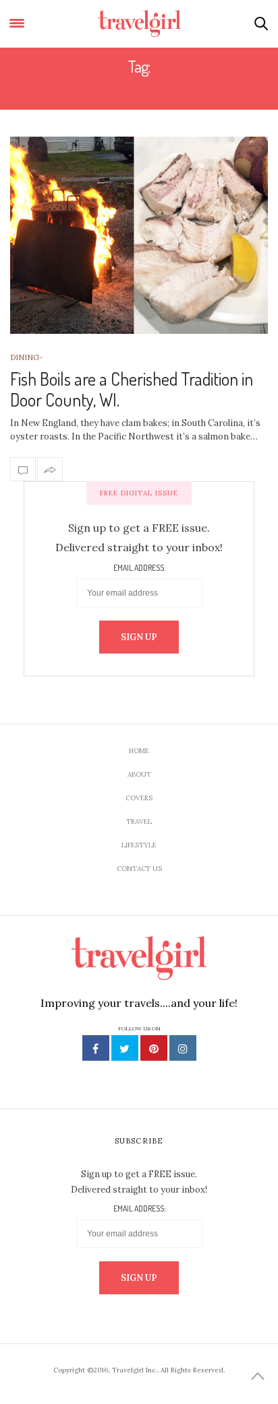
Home (139, 750)
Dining (24, 357)
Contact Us (139, 868)
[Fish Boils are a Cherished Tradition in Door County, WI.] (139, 235)
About (139, 774)
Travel (139, 821)
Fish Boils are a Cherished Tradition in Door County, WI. (131, 389)
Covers (139, 798)
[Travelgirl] (139, 23)
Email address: (139, 568)
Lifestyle (139, 845)
